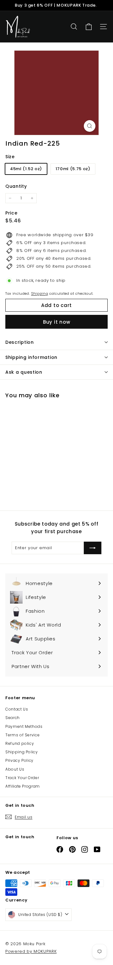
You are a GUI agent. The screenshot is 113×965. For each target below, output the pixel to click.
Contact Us (16, 709)
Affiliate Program (22, 786)
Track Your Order (22, 777)
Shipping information (31, 357)
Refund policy (19, 743)
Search (12, 717)
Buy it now (56, 322)
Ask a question (23, 372)
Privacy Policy (19, 760)
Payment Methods (24, 726)
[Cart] (88, 26)
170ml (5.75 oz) (73, 169)
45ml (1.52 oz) (26, 169)
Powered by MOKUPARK (30, 951)
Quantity (16, 186)
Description (19, 342)
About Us (14, 769)
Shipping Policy (21, 752)
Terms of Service (22, 735)
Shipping (39, 293)
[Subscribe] (92, 548)
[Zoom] (89, 126)
